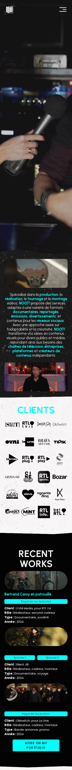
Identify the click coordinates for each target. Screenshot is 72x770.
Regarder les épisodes (36, 601)
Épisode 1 (20, 657)
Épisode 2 (52, 657)
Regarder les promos (36, 713)
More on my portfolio (36, 745)
